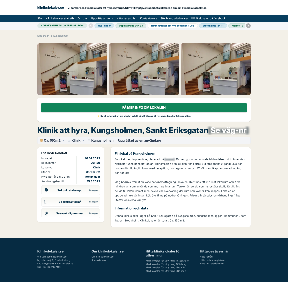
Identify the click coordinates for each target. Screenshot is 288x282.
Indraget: (47, 158)
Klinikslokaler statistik (60, 18)
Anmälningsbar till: (53, 181)
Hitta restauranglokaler (213, 260)
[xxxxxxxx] (228, 130)
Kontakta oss (148, 18)
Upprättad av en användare (139, 140)
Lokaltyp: (47, 167)
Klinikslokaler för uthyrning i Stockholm (167, 260)
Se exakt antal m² (70, 201)
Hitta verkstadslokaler (212, 263)
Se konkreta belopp (69, 190)
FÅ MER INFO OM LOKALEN (144, 108)
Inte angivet (92, 176)
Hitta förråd (206, 256)
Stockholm (43, 36)
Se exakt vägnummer (70, 213)
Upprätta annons (102, 18)
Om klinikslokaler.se (103, 256)
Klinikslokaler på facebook (208, 18)
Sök (39, 18)
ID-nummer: (48, 162)
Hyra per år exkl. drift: (55, 176)
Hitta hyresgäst (126, 18)
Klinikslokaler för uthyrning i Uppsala (166, 270)
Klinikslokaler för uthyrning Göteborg (166, 264)
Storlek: (46, 172)
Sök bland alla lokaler (174, 18)
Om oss (83, 18)
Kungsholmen (60, 36)
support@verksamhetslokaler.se (55, 263)
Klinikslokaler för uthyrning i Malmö (165, 267)
